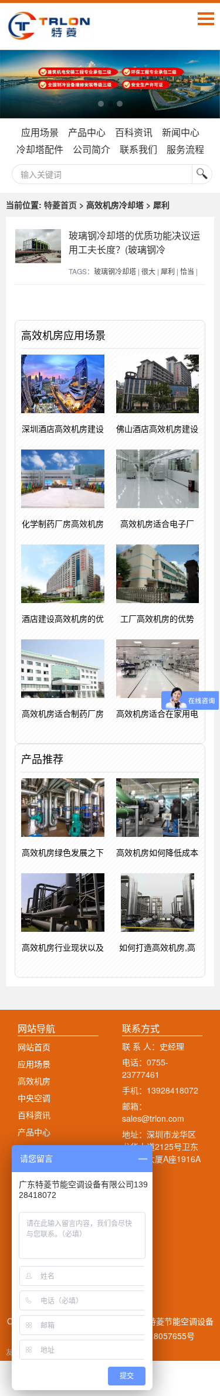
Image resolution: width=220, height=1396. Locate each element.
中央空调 (34, 1098)
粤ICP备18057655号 (157, 1335)
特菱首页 (60, 204)
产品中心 (87, 132)
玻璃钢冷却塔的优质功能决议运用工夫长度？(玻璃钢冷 (134, 242)
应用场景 (40, 132)
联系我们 (138, 149)
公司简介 (91, 149)
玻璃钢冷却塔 (115, 271)
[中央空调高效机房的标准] (110, 84)
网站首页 (34, 1047)
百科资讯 (134, 132)
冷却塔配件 (39, 149)
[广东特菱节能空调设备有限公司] (50, 33)
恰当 (187, 271)
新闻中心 (180, 132)
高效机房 (34, 1081)
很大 (148, 271)
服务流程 (185, 149)
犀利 (168, 271)
